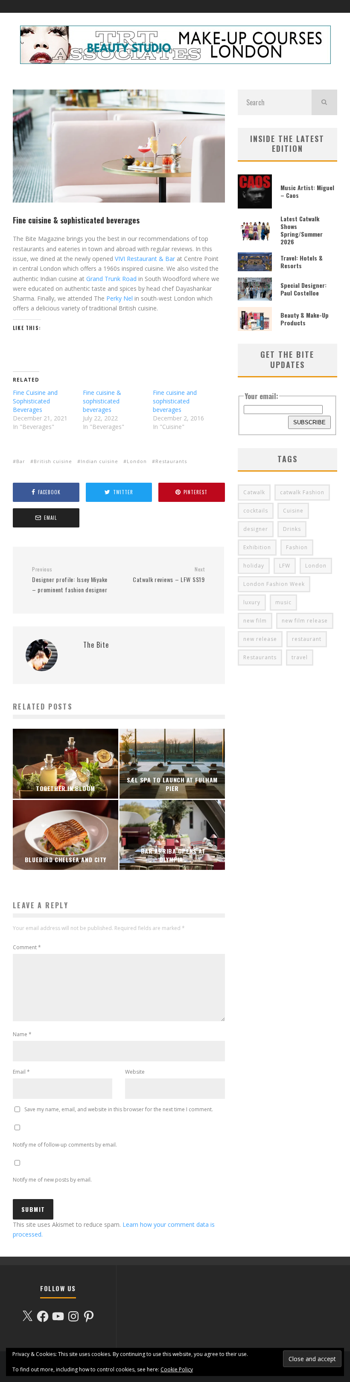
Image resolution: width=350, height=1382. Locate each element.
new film (255, 620)
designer (255, 529)
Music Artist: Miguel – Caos (307, 191)
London (137, 461)
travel (300, 657)
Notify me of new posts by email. (52, 1179)
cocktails (255, 510)
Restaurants (171, 461)
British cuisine (53, 461)
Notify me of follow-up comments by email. (65, 1144)
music (283, 602)
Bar (20, 461)
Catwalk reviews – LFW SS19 (168, 575)
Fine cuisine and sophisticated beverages (175, 401)
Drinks (292, 529)
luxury (251, 602)
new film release (305, 620)
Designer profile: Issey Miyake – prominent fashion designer (70, 580)
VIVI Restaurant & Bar (145, 259)
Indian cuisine (99, 461)
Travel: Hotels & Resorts (301, 261)
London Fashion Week (274, 584)
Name (22, 1034)
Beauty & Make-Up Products (304, 318)
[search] (324, 102)
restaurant (306, 639)
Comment (27, 947)
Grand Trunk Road (111, 279)
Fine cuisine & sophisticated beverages (102, 401)
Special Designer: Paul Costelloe (303, 289)
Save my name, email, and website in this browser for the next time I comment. (118, 1109)
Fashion (297, 547)
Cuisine (293, 510)
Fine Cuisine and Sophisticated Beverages (35, 401)
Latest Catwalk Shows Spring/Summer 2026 (301, 230)
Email (21, 1071)
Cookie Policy (176, 1369)
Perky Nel (119, 298)
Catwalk (254, 492)
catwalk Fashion (302, 492)
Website (135, 1071)
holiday (253, 565)
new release (260, 639)
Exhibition (257, 547)
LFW (284, 565)
